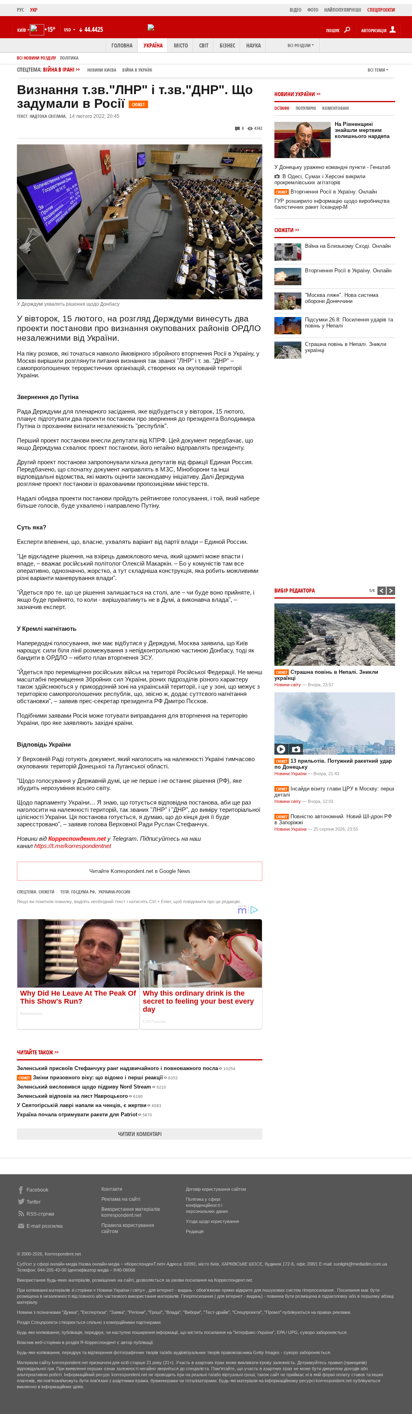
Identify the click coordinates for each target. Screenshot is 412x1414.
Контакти (111, 1189)
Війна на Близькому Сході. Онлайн (348, 246)
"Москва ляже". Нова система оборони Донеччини (341, 298)
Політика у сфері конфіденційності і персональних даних (207, 1205)
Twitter (34, 1202)
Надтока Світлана (48, 116)
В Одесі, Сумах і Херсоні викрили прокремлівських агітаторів (319, 179)
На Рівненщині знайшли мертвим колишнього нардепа (362, 130)
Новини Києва (101, 70)
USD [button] (68, 30)
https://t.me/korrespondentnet (72, 845)
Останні (281, 108)
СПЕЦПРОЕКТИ (381, 9)
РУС (20, 9)
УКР (33, 9)
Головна (121, 45)
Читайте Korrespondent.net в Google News (139, 871)
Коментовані (335, 108)
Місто (181, 45)
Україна (153, 45)
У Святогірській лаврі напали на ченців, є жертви (89, 1105)
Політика (69, 58)
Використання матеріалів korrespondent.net (130, 1212)
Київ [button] (21, 30)
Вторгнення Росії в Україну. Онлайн (326, 192)
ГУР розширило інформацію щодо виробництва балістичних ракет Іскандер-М (331, 204)
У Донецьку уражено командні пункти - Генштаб (332, 167)
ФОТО (312, 9)
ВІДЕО (295, 9)
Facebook (37, 1190)
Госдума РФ (83, 892)
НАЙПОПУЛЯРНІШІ (342, 9)
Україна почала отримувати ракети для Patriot (84, 1114)
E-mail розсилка (45, 1226)
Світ (203, 45)
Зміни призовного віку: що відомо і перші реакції (98, 1077)
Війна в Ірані (97, 69)
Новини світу (287, 684)
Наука (253, 45)
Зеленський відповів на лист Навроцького (80, 1096)
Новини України (294, 94)
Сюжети (46, 892)
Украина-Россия (114, 892)
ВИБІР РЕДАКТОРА (294, 590)
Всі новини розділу (36, 58)
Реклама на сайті (120, 1199)
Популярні (306, 108)
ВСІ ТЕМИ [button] (376, 70)
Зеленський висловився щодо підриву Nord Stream (91, 1087)
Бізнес (227, 45)
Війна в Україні (137, 70)
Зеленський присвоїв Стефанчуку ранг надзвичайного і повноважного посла (126, 1068)
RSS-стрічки (40, 1214)
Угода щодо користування (212, 1221)
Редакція (195, 1231)
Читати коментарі (140, 1134)
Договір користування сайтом (216, 1189)
